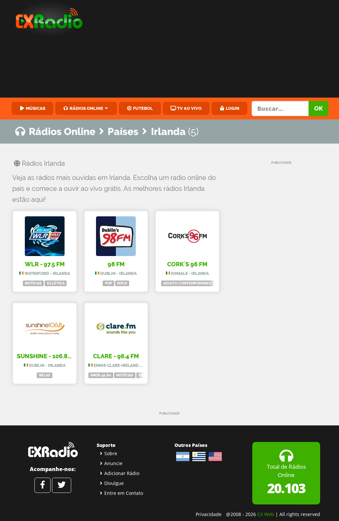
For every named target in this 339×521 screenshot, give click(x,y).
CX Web (265, 514)
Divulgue (114, 483)
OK (318, 108)
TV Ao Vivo (189, 108)
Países (123, 131)
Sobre (110, 453)
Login (232, 108)
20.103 (286, 488)
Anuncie (113, 463)
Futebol (142, 108)
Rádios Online (86, 108)
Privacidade (208, 514)
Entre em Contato (123, 493)
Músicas (35, 108)
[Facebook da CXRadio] (42, 485)
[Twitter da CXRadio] (61, 485)
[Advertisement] (216, 49)
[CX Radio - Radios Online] (53, 449)
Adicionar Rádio (121, 473)
